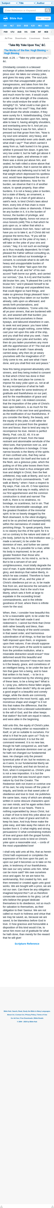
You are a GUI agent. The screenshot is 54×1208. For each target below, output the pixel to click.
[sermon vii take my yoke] (3, 545)
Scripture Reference (27, 943)
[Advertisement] (27, 969)
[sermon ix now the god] (50, 545)
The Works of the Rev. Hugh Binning (25, 50)
